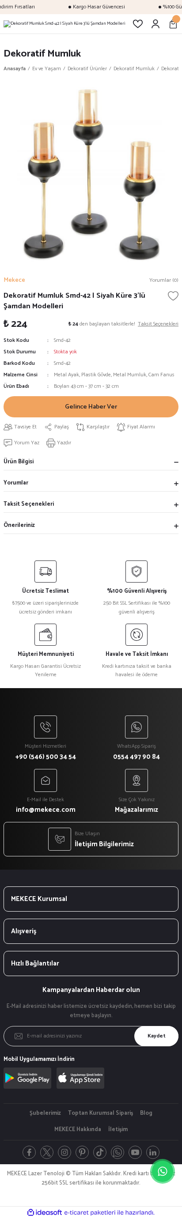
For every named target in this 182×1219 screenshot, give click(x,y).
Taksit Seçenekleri (29, 504)
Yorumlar (16, 483)
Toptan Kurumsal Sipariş (100, 1113)
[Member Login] (155, 24)
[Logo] (64, 23)
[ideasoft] (44, 1213)
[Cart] (173, 24)
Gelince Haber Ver (91, 406)
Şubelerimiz (45, 1113)
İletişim (118, 1129)
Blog (146, 1113)
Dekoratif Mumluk (42, 53)
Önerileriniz (19, 525)
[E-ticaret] (90, 1212)
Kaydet (157, 1036)
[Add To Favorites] (173, 296)
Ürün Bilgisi (19, 461)
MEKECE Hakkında (77, 1129)
